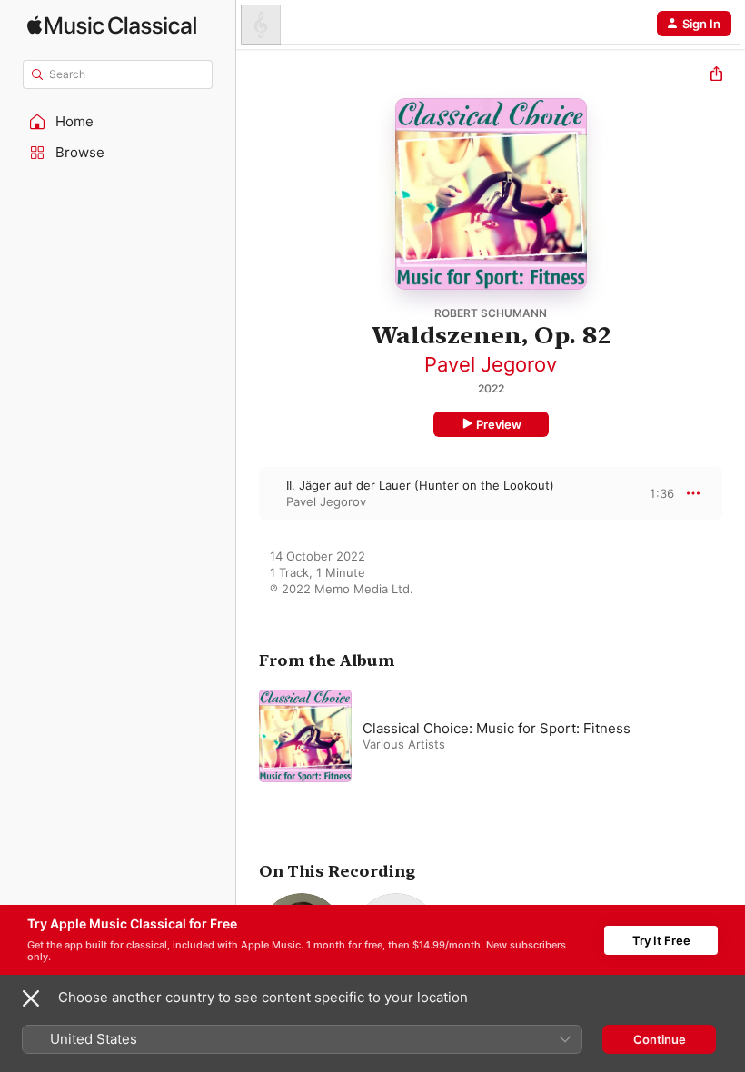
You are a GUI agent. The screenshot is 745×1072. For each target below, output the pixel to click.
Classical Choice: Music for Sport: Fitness (497, 728)
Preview (499, 424)
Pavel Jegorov (490, 364)
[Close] (31, 998)
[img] (111, 25)
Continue (659, 1039)
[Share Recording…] (716, 75)
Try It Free (661, 940)
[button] (118, 121)
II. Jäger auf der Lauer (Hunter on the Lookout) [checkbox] (420, 485)
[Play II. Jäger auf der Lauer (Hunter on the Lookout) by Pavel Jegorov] (248, 493)
